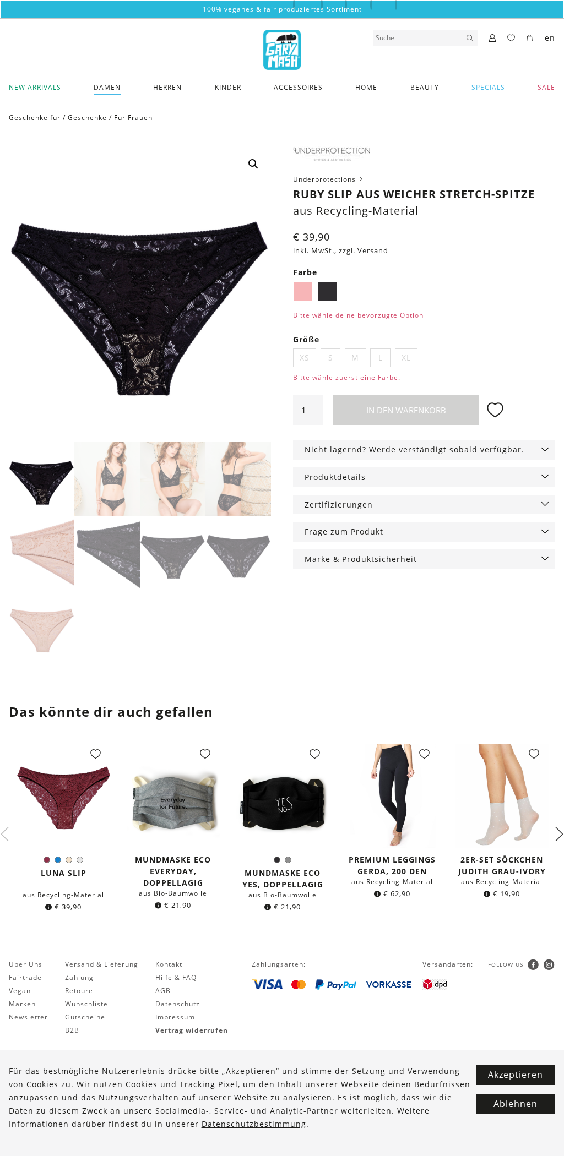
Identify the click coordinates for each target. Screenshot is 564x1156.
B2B (72, 1030)
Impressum (175, 1017)
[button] (253, 164)
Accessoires (298, 87)
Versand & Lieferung (101, 964)
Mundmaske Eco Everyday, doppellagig (173, 871)
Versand (372, 250)
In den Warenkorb (406, 410)
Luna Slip (63, 873)
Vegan (20, 990)
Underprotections (325, 179)
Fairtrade (25, 977)
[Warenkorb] (530, 38)
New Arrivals (35, 87)
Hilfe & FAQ (176, 977)
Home (366, 87)
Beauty (424, 87)
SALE (546, 87)
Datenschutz (177, 1003)
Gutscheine (85, 1017)
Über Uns (25, 964)
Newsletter (28, 1017)
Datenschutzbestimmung (254, 1124)
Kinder (228, 87)
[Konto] (493, 38)
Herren (167, 87)
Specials (488, 87)
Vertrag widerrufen (191, 1030)
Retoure (79, 990)
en (550, 37)
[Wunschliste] (511, 38)
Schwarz (327, 291)
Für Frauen (133, 117)
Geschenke (87, 117)
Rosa (303, 291)
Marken (22, 1003)
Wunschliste (86, 1003)
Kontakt (168, 964)
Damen (107, 87)
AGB (163, 990)
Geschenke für (35, 117)
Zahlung (79, 977)
